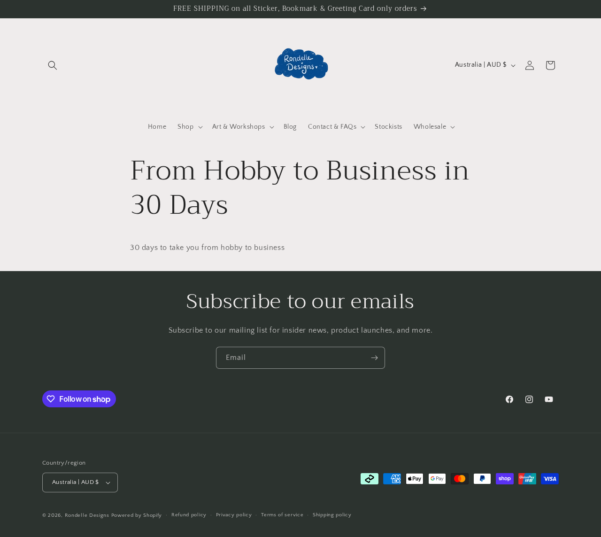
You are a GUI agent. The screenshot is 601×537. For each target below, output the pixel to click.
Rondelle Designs (87, 515)
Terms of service (282, 515)
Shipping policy (332, 515)
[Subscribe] (374, 358)
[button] (52, 65)
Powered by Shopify (136, 515)
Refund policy (189, 515)
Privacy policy (234, 515)
